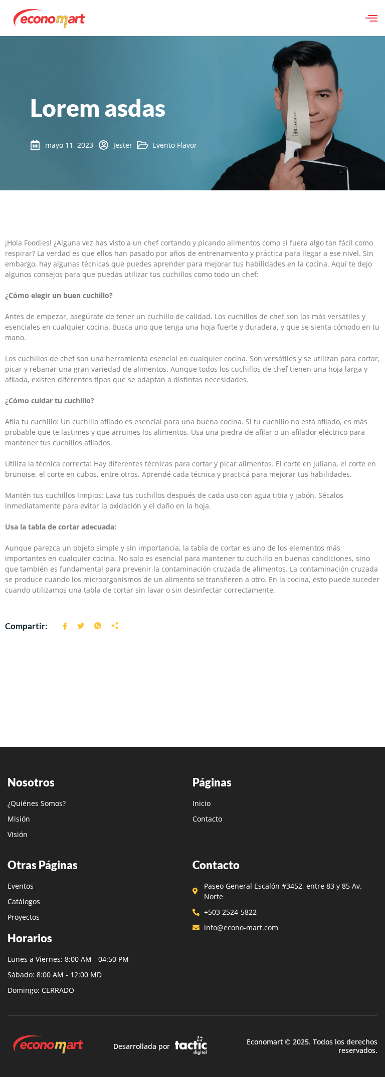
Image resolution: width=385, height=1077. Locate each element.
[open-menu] (371, 18)
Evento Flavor (174, 145)
